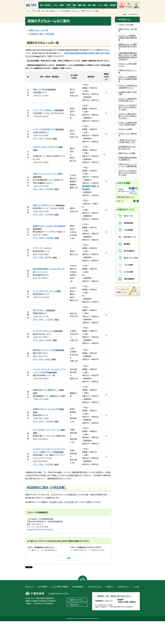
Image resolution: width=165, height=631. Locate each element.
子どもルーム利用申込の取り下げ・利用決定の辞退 (127, 123)
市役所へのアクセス (76, 600)
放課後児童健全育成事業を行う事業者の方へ (127, 159)
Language (129, 6)
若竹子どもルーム (44, 310)
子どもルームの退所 (125, 129)
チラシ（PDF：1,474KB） (46, 421)
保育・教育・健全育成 (48, 11)
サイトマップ (29, 586)
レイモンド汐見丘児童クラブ (48, 129)
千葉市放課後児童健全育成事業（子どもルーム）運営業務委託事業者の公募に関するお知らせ (127, 56)
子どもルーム (76, 11)
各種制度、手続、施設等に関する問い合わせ (114, 596)
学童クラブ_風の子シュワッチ (48, 205)
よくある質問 (128, 272)
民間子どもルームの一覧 (38, 30)
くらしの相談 (128, 265)
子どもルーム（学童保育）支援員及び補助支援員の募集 (127, 38)
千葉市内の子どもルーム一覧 (127, 71)
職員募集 (127, 244)
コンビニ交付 (120, 197)
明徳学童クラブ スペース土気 (48, 350)
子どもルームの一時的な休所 (127, 134)
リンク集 (136, 586)
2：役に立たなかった (49, 550)
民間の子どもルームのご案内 (127, 30)
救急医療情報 (128, 223)
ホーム (29, 11)
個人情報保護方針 (77, 586)
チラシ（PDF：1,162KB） (46, 319)
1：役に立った (34, 550)
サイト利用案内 (42, 586)
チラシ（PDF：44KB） (44, 359)
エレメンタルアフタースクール (47, 291)
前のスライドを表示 (134, 201)
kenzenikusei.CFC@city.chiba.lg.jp (40, 529)
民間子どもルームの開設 (126, 153)
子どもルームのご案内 (126, 24)
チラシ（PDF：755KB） (45, 340)
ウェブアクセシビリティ (95, 586)
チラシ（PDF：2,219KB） (46, 214)
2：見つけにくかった (97, 550)
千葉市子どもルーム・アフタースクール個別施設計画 (127, 165)
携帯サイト (110, 586)
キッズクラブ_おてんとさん (48, 331)
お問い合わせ (74, 604)
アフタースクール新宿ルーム (48, 110)
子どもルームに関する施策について (127, 65)
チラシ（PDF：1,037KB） (46, 464)
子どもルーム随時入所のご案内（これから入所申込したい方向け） (127, 116)
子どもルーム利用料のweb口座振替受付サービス (127, 86)
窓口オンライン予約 (131, 258)
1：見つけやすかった (79, 550)
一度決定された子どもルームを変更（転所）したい (127, 141)
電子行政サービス (130, 237)
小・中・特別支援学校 (63, 11)
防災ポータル (128, 216)
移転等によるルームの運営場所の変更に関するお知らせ (127, 46)
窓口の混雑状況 (129, 251)
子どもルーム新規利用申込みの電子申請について (127, 100)
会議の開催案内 (129, 279)
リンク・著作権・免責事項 (60, 586)
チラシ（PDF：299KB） (45, 138)
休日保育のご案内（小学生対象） (42, 34)
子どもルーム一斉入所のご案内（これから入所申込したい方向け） (127, 107)
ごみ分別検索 (128, 230)
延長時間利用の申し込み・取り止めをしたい (127, 148)
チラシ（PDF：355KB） (45, 257)
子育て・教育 (36, 11)
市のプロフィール (123, 586)
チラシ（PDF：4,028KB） (46, 189)
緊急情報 (121, 6)
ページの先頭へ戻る (82, 579)
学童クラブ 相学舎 (44, 89)
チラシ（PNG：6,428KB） (46, 238)
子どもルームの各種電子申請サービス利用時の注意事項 (127, 79)
